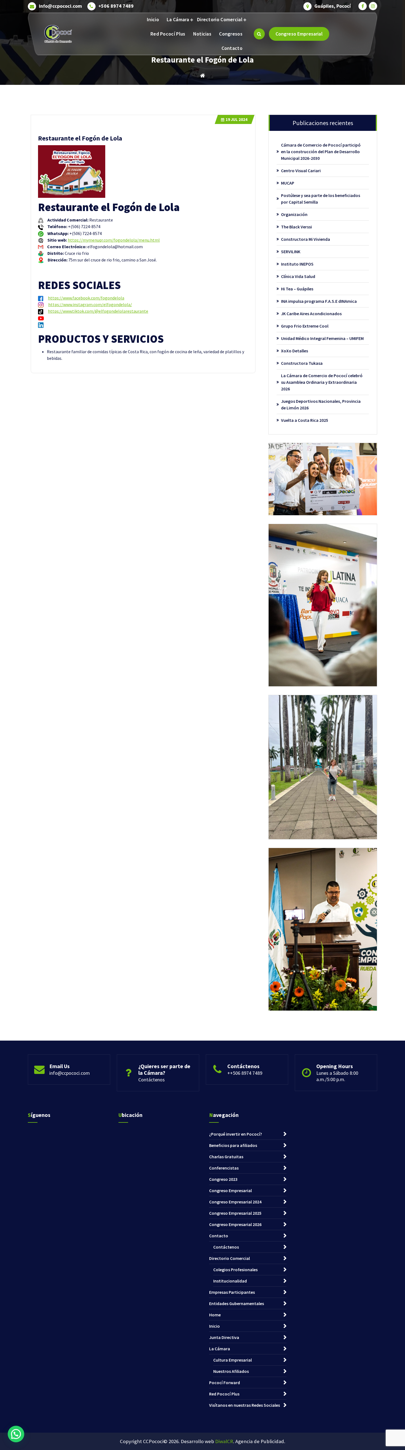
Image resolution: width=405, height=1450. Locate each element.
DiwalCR (224, 1441)
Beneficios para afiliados (233, 1145)
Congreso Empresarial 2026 (235, 1224)
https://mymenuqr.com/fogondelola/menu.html (114, 240)
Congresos (230, 34)
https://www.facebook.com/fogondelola (86, 298)
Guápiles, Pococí (332, 6)
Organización (294, 214)
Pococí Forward (224, 1382)
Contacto (232, 48)
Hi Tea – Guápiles (297, 288)
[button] (16, 1434)
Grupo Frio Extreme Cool (304, 326)
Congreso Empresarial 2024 (235, 1202)
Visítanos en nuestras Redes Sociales (244, 1405)
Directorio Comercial (219, 19)
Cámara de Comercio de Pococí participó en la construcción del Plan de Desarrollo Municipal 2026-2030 (321, 151)
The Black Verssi (296, 226)
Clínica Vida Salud (298, 276)
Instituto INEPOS (297, 264)
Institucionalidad (230, 1281)
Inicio (153, 19)
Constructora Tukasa (302, 363)
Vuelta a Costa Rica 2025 (304, 420)
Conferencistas (224, 1168)
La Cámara (178, 19)
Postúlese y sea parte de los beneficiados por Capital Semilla (320, 199)
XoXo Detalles (294, 350)
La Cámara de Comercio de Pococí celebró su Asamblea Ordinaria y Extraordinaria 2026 (322, 382)
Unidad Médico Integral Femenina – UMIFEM (322, 338)
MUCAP (287, 183)
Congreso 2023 (223, 1179)
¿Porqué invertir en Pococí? (235, 1134)
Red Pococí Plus (167, 34)
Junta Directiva (224, 1337)
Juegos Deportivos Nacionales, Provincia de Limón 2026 (321, 404)
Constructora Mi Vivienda (305, 239)
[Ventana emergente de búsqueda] (259, 33)
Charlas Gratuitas (226, 1156)
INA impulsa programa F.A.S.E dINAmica (319, 301)
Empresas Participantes (232, 1292)
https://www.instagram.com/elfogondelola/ (90, 304)
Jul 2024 (236, 119)
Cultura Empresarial (232, 1360)
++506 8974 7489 (244, 1073)
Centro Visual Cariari (301, 170)
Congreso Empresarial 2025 (235, 1213)
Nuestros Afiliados (231, 1371)
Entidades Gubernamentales (236, 1303)
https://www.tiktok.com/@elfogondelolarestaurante (98, 311)
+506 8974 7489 (116, 6)
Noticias (202, 34)
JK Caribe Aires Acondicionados (311, 313)
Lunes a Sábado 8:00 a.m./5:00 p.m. (337, 1076)
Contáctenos (151, 1079)
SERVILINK (290, 251)
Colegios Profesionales (235, 1269)
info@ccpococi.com (60, 6)
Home (215, 1314)
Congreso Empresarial (299, 34)
